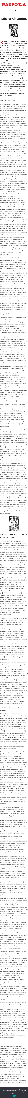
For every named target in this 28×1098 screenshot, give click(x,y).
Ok (14, 1095)
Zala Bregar (18, 16)
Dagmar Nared (9, 16)
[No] (26, 1092)
